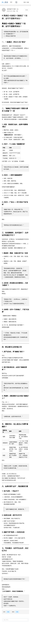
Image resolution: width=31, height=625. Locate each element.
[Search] (16, 2)
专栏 (11, 2)
